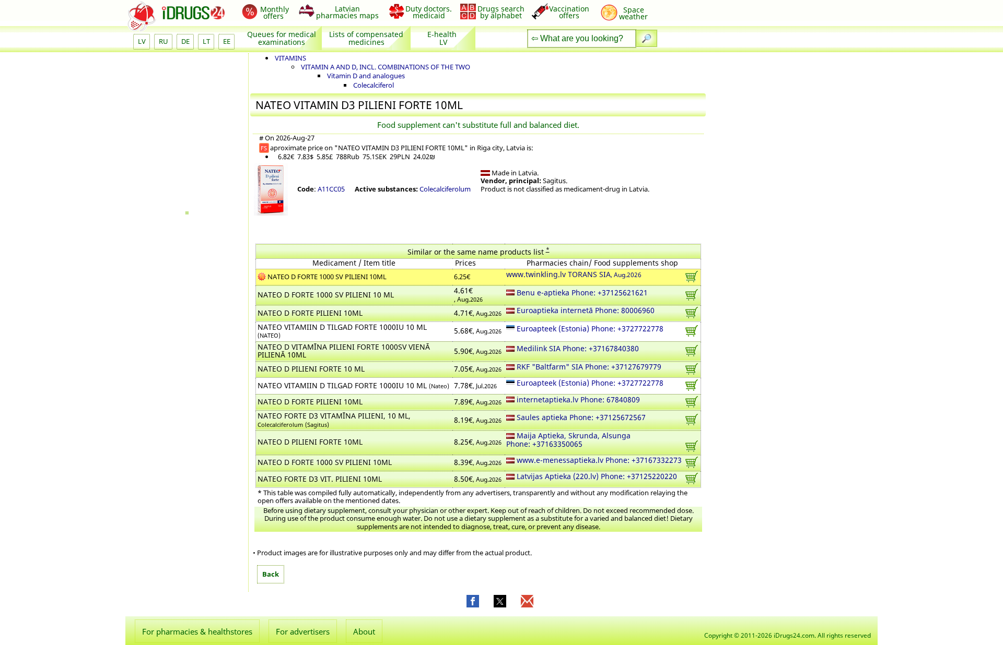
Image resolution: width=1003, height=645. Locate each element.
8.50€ (477, 479)
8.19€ (477, 420)
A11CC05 (331, 189)
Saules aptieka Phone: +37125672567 (580, 418)
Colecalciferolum (445, 189)
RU (163, 41)
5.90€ (477, 352)
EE (226, 41)
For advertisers (303, 631)
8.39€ (477, 463)
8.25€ (477, 442)
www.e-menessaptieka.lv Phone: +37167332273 (598, 461)
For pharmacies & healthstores (197, 631)
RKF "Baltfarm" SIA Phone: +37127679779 (588, 367)
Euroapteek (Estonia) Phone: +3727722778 (589, 329)
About (364, 631)
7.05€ (477, 369)
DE (185, 41)
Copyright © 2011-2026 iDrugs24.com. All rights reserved (787, 635)
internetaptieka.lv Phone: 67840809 (577, 400)
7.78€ (475, 386)
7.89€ (477, 402)
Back (270, 574)
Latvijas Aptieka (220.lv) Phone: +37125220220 (596, 477)
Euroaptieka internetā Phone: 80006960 (585, 311)
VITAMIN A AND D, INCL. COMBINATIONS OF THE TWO (385, 66)
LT (206, 41)
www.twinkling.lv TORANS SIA (574, 275)
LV (142, 41)
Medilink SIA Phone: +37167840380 (577, 349)
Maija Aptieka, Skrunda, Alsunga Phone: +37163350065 (568, 440)
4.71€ (477, 313)
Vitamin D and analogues (366, 75)
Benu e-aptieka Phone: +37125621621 (581, 293)
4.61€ (468, 295)
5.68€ (477, 331)
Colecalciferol (373, 85)
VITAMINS (290, 58)
